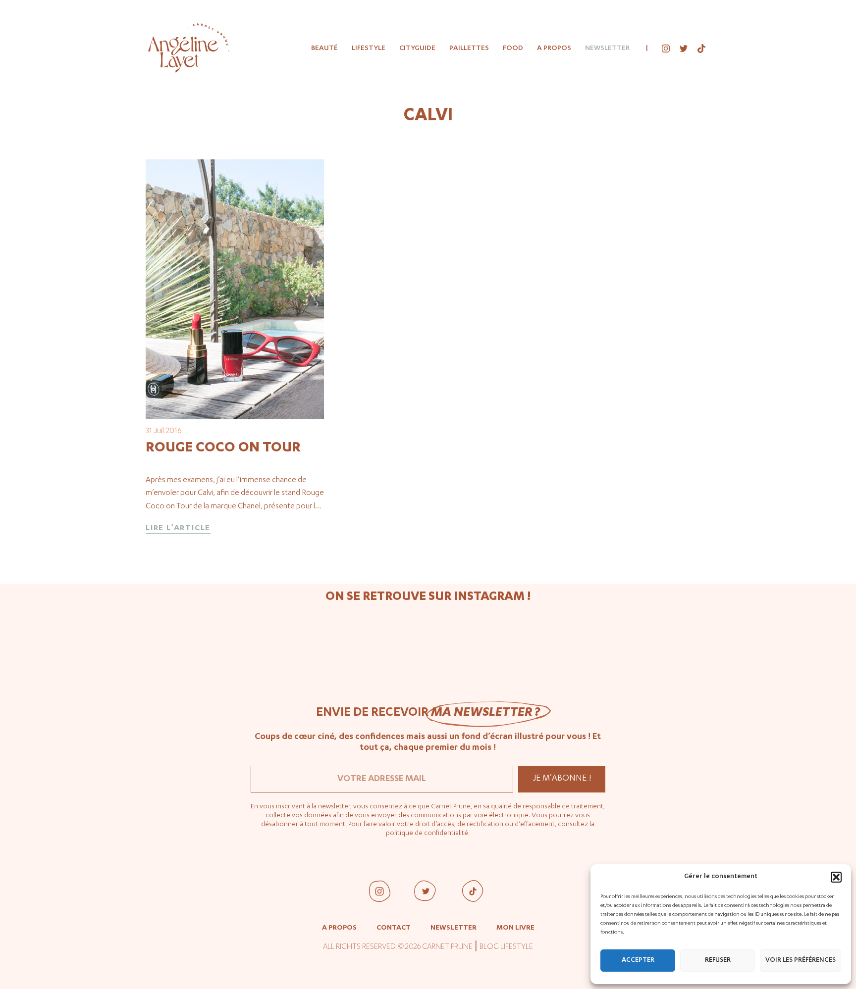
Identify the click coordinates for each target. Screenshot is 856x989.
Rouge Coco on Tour (223, 448)
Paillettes (469, 48)
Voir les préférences (800, 960)
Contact (393, 928)
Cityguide (417, 48)
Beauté (324, 48)
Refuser (718, 960)
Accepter (638, 960)
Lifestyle (368, 48)
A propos (554, 48)
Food (513, 48)
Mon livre (515, 928)
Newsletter (607, 48)
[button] (836, 877)
